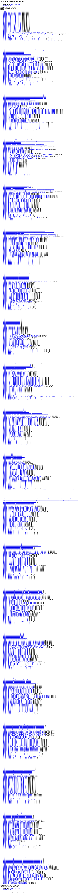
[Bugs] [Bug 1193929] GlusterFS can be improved (12, 11)
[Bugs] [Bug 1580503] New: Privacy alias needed (12, 665)
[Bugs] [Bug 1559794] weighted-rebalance (10, 162)
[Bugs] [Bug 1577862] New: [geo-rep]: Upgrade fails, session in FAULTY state (17, 516)
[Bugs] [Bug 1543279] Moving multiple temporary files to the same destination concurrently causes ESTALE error (23, 122)
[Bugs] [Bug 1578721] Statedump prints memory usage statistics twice (15, 555)
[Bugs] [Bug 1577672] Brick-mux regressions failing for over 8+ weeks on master (18, 480)
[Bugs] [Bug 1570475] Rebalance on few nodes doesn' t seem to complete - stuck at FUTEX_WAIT (21, 237)
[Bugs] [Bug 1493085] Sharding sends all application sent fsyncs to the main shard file (18, 70)
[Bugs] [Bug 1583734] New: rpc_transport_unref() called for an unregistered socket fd (18, 849)
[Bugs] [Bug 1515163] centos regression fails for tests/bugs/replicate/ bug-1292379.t (18, 89)
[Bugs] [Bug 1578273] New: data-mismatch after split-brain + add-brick (16, 529)
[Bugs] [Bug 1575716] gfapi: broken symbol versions (12, 353)
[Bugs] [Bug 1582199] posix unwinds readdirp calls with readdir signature (16, 775)
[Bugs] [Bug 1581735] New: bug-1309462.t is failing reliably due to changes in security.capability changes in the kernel (24, 730)
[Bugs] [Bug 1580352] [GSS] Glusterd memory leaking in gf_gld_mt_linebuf (17, 655)
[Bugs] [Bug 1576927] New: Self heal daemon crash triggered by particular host (17, 445)
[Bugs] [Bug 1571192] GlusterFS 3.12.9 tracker (11, 249)
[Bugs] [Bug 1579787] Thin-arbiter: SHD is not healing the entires (15, 611)
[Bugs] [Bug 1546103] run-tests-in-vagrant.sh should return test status (15, 130)
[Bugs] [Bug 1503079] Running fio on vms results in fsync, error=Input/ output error (18, 77)
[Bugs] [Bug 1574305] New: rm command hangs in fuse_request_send (16, 282)
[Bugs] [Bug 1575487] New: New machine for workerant (13, 339)
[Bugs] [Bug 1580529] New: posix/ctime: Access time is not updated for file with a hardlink (19, 683)
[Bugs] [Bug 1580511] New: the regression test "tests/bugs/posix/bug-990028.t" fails (18, 666)
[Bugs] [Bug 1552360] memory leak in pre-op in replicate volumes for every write (18, 140)
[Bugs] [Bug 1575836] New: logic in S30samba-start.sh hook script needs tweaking (18, 367)
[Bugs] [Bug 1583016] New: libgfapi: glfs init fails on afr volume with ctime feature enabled (19, 821)
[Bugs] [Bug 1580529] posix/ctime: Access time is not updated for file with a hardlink (18, 684)
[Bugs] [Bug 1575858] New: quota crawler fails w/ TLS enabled (14, 368)
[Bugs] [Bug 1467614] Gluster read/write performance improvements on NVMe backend (19, 58)
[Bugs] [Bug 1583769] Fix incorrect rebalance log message (13, 853)
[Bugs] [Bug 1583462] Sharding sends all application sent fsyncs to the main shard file (18, 836)
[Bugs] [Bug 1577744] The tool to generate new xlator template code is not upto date (18, 503)
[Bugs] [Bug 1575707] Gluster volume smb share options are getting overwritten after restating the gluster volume (23, 349)
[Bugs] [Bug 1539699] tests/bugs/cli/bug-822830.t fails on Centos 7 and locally (17, 114)
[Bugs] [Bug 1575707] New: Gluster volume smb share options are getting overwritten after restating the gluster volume (24, 352)
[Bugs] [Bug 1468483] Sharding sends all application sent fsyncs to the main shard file (18, 60)
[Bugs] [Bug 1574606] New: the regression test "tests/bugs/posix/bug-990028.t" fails (18, 292)
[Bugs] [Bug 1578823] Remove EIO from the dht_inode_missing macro (16, 558)
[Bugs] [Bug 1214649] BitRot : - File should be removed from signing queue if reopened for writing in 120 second (23, 32)
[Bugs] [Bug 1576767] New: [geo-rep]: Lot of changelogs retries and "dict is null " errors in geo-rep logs (22, 425)
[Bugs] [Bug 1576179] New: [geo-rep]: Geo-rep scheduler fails (14, 395)
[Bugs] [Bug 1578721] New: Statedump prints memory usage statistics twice (17, 554)
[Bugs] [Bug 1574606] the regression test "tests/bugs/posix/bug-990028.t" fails (17, 293)
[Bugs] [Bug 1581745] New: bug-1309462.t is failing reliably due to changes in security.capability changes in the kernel (24, 733)
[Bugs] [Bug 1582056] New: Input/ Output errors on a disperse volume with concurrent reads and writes (22, 746)
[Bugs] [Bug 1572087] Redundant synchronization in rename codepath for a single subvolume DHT (21, 252)
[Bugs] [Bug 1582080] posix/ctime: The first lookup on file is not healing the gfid (17, 771)
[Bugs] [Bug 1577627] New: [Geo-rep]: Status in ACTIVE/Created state (16, 475)
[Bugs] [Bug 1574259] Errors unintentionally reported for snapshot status (16, 274)
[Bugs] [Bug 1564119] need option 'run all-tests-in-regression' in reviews (16, 186)
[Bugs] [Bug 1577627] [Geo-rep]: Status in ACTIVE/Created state (15, 470)
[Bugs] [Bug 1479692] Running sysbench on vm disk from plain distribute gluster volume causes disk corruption (23, 63)
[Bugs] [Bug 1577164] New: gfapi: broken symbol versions (14, 462)
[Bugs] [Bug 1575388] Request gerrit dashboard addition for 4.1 (14, 338)
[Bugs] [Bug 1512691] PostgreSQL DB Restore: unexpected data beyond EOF (17, 84)
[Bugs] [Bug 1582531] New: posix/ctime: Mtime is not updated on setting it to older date (19, 805)
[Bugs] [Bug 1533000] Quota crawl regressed (11, 105)
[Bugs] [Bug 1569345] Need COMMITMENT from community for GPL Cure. (17, 216)
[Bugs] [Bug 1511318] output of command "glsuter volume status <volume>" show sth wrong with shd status (22, 82)
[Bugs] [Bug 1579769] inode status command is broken (13, 600)
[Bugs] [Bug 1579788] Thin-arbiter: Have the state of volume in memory (16, 613)
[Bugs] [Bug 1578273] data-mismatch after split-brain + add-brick (15, 527)
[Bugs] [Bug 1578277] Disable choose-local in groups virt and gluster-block (16, 530)
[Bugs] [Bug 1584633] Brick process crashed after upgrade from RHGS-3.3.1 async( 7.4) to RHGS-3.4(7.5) (22, 878)
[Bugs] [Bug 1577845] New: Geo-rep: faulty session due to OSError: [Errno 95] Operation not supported (22, 511)
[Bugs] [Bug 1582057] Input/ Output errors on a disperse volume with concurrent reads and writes (20, 747)
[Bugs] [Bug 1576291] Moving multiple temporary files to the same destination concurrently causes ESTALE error (23, 400)
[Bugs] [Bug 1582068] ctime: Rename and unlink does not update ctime (16, 761)
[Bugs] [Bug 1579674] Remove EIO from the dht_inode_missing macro (16, 581)
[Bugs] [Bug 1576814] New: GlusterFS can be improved (13, 431)
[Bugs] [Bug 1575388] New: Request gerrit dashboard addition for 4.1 (15, 337)
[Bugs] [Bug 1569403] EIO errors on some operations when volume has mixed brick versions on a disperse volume (24, 218)
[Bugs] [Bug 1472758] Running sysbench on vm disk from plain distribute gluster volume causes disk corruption (23, 61)
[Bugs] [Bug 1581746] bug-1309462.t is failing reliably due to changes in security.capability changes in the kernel (23, 734)
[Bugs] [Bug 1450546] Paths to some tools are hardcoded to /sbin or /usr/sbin (17, 54)
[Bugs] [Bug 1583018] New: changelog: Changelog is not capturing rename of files (18, 828)
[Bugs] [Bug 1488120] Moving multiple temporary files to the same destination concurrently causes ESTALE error (23, 66)
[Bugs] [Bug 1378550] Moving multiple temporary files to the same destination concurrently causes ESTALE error (23, 37)
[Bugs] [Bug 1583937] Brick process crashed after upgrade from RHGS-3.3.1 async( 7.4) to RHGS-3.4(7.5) (22, 858)
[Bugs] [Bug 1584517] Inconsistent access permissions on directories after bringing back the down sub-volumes (23, 874)
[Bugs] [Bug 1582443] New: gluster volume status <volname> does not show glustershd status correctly (21, 799)
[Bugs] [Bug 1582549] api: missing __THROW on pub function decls (15, 809)
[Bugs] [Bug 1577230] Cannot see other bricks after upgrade (14, 463)
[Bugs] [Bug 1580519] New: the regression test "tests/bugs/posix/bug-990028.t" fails (18, 673)
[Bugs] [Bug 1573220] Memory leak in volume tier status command (15, 269)
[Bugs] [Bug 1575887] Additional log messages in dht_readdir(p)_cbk (15, 372)
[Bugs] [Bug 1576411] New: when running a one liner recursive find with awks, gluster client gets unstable (22, 413)
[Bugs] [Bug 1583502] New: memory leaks (11, 841)
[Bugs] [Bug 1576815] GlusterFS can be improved (12, 432)
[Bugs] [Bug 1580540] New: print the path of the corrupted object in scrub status (17, 698)
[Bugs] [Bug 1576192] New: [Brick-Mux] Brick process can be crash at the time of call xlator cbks (21, 399)
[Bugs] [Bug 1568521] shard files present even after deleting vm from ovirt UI (17, 214)
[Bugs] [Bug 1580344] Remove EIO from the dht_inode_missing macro (16, 649)
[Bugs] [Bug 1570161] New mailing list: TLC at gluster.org (13, 233)
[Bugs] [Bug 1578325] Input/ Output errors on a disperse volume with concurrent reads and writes (20, 539)
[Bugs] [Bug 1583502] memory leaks (9, 840)
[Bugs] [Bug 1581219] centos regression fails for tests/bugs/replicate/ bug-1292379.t (18, 704)
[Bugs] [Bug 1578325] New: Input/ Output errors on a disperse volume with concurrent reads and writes (22, 546)
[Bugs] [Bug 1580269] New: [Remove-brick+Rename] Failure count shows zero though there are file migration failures (24, 645)
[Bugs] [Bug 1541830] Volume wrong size (10, 118)
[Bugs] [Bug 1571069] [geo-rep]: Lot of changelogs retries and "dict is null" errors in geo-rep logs (20, 245)
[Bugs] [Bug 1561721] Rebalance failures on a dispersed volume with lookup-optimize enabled (20, 174)
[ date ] (19, 4)
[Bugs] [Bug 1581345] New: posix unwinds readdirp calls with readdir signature (17, 713)
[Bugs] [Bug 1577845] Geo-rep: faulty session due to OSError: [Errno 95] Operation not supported (21, 507)
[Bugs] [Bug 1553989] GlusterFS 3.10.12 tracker (12, 142)
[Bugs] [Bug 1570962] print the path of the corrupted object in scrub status (16, 242)
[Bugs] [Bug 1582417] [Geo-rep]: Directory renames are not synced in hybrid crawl (18, 794)
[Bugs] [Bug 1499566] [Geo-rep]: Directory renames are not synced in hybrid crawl (18, 73)
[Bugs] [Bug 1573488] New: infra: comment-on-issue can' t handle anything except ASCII (19, 271)
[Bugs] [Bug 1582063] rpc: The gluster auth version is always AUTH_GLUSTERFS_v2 (19, 757)
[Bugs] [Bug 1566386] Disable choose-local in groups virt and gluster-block (16, 193)
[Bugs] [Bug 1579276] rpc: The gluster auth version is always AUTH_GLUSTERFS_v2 (19, 566)
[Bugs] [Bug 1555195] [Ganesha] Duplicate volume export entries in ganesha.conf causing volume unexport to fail (23, 144)
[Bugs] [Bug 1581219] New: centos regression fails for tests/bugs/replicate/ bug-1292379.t (19, 712)
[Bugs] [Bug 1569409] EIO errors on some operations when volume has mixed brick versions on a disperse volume (24, 220)
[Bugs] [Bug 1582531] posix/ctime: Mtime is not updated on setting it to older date (18, 806)
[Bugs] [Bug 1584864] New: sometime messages (12, 880)
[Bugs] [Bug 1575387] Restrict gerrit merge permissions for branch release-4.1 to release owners (20, 336)
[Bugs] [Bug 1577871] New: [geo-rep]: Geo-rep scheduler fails (14, 526)
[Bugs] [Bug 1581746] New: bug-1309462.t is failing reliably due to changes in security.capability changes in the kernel (24, 735)
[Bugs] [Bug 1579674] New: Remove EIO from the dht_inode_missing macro (17, 580)
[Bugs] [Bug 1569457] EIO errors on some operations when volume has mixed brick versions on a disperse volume (24, 221)
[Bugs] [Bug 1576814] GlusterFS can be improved (12, 426)
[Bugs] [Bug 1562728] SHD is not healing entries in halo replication (15, 177)
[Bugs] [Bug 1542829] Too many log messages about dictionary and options (17, 119)
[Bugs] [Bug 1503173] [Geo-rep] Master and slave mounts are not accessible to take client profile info (21, 78)
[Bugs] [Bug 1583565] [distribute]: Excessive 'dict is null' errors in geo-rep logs (17, 842)
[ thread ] (12, 4)
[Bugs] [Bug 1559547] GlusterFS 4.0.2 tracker (11, 159)
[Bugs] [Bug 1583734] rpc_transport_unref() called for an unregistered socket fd (17, 850)
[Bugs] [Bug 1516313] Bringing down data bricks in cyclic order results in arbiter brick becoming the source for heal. (24, 90)
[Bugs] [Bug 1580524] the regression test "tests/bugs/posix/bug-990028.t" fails (17, 680)
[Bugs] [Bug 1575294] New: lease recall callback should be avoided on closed (17, 305)
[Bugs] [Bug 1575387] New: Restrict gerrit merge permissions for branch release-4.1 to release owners (21, 335)
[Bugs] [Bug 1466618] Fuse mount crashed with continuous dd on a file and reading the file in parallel (21, 57)
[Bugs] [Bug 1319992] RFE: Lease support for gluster (13, 35)
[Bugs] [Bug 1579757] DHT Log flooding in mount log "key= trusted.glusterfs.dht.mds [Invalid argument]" (22, 594)
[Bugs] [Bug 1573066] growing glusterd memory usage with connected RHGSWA (18, 265)
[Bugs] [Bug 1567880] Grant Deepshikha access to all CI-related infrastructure (17, 199)
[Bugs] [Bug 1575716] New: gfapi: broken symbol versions (14, 359)
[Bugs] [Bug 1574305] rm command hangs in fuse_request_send (14, 283)
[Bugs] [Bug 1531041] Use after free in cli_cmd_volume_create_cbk (15, 101)
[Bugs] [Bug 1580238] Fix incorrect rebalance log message (13, 630)
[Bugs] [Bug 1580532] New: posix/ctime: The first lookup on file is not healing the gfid (19, 688)
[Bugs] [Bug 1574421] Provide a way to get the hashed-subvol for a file (16, 289)
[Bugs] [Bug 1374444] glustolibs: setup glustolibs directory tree (14, 36)
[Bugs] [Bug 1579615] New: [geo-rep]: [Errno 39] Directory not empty (16, 574)
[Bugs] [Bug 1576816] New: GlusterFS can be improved (13, 440)
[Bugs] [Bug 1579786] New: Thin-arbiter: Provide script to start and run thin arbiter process (19, 605)
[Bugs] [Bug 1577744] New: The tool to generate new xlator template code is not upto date (19, 502)
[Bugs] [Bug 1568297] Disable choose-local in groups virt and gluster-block (16, 202)
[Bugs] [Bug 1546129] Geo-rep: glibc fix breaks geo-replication (14, 132)
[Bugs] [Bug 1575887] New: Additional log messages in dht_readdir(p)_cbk (16, 376)
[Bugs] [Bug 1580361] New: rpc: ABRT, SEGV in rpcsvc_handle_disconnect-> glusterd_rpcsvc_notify (21, 662)
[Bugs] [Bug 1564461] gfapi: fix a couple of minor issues (13, 188)
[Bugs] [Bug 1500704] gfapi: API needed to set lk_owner (13, 74)
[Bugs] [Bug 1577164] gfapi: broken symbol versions (12, 458)
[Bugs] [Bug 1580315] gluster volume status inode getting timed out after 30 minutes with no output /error (22, 646)
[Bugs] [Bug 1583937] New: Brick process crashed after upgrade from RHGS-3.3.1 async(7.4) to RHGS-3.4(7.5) (23, 865)
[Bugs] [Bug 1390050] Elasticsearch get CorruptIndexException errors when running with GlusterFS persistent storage (24, 38)
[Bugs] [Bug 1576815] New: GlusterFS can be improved (13, 436)
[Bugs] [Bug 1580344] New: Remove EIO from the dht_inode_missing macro (17, 648)
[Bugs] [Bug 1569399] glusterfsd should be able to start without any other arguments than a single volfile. (22, 217)
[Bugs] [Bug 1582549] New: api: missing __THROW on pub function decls (17, 814)
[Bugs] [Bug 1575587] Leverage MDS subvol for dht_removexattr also (16, 346)
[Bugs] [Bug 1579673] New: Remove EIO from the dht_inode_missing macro (17, 575)
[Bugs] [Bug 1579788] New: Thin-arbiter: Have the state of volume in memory (17, 612)
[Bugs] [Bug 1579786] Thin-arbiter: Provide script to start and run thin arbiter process (18, 606)
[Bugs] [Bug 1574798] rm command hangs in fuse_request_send (14, 300)
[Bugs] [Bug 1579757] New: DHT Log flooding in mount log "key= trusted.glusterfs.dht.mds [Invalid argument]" (23, 599)
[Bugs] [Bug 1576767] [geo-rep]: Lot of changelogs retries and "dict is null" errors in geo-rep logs (20, 418)
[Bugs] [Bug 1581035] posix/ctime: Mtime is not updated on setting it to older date (18, 700)
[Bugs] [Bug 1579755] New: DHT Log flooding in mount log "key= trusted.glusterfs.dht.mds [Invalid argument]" (23, 593)
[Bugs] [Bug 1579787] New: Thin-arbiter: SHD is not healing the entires (16, 610)
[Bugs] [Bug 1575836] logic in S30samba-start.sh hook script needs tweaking (17, 364)
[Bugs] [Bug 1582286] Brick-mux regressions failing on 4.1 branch (15, 777)
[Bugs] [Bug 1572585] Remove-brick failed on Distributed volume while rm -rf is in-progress (20, 256)
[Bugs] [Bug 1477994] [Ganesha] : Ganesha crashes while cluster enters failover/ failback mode (20, 62)
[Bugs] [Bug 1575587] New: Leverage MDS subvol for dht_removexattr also (17, 348)
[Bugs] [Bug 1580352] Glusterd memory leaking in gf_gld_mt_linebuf (15, 658)
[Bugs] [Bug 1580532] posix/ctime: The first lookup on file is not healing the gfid (17, 689)
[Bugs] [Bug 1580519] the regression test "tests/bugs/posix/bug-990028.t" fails (17, 674)
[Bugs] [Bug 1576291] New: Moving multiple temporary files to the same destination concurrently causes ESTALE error (25, 401)
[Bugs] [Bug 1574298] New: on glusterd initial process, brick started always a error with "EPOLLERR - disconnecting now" (25, 281)
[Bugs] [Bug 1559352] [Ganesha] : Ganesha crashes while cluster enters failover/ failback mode (20, 158)
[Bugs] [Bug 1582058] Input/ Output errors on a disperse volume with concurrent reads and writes (20, 753)
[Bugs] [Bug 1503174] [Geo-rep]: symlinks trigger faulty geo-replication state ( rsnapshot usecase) (20, 80)
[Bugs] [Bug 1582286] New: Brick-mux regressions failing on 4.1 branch (16, 793)
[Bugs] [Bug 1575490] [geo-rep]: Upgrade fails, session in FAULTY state (16, 340)
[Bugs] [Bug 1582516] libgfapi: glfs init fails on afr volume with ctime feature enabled (18, 800)
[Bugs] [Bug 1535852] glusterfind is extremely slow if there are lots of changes (17, 107)
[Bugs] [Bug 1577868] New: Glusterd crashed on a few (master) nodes (16, 521)
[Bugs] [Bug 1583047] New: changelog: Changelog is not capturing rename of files (18, 834)
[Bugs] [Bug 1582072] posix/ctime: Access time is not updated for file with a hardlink (18, 768)
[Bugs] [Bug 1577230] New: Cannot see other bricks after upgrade (15, 464)
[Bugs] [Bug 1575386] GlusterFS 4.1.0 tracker (11, 309)
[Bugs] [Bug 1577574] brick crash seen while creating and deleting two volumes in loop (19, 465)
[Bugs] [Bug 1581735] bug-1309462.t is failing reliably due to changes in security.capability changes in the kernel (23, 725)
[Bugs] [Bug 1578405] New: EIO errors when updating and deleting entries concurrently (19, 549)
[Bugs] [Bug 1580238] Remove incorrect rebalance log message (14, 639)
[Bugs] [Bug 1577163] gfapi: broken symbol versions (12, 454)
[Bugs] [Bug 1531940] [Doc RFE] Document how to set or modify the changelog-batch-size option (21, 102)
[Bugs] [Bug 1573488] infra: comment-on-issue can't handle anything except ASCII (18, 270)
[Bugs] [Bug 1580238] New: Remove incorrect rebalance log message (15, 638)
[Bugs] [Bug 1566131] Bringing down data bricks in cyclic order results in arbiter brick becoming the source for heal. (24, 192)
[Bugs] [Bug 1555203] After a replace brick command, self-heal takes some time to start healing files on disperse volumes (25, 145)
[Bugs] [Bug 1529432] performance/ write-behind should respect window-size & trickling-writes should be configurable (24, 95)
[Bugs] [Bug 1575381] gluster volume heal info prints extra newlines (15, 306)
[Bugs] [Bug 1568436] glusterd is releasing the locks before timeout (15, 212)
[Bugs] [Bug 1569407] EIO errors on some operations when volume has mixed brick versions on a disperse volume (24, 219)
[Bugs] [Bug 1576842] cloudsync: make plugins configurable (14, 441)
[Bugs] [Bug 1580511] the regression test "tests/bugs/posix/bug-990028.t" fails (17, 667)
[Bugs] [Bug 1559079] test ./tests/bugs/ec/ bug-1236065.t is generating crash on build (18, 155)
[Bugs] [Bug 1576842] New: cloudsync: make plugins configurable (15, 444)
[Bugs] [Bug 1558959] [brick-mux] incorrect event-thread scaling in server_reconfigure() (19, 153)
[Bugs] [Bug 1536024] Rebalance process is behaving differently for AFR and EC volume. (19, 108)
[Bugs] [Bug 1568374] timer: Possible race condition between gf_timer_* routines (18, 208)
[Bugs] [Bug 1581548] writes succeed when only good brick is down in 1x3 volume (18, 719)
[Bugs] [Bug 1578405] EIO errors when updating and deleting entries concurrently (18, 547)
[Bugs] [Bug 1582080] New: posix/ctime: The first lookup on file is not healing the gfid (19, 770)
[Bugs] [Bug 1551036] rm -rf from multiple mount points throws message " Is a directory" (19, 135)
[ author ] (15, 4)
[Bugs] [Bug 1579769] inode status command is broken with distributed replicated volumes (19, 602)
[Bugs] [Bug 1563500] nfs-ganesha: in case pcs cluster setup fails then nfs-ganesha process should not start (22, 179)
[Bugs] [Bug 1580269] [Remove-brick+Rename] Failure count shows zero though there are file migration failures (23, 640)
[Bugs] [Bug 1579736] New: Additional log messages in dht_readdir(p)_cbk (16, 589)
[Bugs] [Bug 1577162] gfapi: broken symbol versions (12, 446)
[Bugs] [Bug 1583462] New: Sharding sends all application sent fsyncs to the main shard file (19, 835)
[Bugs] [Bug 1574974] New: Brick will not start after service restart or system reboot (18, 301)
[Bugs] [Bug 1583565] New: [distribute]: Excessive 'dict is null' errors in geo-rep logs (18, 845)
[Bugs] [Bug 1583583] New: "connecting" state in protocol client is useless (16, 848)
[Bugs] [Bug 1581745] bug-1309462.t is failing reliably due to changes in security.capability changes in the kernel (23, 731)
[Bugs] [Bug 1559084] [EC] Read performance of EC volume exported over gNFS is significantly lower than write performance (26, 156)
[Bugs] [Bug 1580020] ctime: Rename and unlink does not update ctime (16, 616)
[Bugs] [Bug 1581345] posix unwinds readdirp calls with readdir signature (16, 714)
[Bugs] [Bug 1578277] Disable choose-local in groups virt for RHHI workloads (17, 532)
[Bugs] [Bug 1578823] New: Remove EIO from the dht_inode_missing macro (17, 557)
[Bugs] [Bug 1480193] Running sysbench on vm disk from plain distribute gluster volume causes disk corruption (23, 65)
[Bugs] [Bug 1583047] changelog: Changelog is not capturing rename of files (17, 829)
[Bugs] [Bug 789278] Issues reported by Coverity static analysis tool (15, 882)
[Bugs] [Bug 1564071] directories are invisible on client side (14, 180)
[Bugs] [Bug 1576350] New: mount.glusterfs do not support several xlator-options (18, 404)
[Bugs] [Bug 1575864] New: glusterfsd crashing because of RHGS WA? (16, 371)
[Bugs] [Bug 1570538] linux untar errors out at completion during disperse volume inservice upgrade (21, 238)
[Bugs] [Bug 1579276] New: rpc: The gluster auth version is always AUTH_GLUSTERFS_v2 (20, 565)
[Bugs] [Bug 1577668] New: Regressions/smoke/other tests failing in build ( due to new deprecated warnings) (23, 476)
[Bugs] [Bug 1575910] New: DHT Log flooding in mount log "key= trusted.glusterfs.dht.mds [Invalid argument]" (23, 385)
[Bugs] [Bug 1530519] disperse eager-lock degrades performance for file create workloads (19, 100)
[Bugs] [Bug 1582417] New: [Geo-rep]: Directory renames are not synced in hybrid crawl (19, 798)
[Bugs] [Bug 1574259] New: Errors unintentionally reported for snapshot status (17, 280)
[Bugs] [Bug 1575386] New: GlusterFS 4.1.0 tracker (12, 334)
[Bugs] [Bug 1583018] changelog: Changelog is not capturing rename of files (17, 822)
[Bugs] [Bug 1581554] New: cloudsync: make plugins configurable (15, 724)
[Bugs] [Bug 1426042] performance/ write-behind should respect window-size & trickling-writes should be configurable (24, 50)
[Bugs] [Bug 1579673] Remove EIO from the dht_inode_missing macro (16, 576)
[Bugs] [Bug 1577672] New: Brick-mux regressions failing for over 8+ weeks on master (19, 488)
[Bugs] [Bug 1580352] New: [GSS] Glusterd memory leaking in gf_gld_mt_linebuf (18, 661)
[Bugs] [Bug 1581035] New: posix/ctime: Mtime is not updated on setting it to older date (19, 699)
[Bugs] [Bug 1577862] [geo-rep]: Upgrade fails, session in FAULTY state (16, 512)
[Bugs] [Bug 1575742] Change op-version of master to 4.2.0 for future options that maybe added (20, 360)
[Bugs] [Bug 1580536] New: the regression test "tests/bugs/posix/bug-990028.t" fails (18, 693)
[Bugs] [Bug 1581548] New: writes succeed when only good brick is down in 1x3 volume (19, 718)
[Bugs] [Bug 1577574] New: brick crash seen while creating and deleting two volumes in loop (20, 469)
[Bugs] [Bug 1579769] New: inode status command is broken (14, 604)
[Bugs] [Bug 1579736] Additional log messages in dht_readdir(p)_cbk (15, 585)
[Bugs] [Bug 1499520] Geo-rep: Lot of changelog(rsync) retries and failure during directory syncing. (21, 71)
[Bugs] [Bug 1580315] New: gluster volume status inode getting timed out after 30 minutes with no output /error (23, 647)
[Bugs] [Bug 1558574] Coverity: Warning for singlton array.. (14, 150)
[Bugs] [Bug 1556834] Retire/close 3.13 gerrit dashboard (13, 147)
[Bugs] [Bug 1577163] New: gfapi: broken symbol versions (14, 457)
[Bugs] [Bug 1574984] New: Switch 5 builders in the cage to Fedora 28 (16, 302)
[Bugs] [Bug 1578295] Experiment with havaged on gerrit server (14, 537)
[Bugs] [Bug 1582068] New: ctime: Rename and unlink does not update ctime (17, 764)
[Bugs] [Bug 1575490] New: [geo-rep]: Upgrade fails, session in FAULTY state (17, 345)
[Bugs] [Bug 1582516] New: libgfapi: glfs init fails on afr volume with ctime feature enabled (19, 804)
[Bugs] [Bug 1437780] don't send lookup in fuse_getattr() (13, 51)
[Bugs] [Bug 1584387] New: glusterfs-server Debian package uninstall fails (16, 870)
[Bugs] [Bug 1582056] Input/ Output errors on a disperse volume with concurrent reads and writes (20, 739)
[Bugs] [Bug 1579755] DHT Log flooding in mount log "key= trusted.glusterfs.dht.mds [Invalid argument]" (22, 590)
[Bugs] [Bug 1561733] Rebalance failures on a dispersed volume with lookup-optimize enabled (20, 176)
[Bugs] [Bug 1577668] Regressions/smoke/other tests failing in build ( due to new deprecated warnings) (21, 477)
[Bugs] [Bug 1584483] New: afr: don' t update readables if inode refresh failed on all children (20, 873)
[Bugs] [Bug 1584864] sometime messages (10, 881)
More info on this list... (7, 5)
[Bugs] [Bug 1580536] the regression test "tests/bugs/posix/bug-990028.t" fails (17, 694)
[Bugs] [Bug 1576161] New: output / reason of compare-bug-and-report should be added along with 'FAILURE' (23, 386)
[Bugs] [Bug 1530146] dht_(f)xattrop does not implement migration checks (16, 99)
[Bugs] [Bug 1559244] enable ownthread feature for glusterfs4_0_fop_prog (16, 157)
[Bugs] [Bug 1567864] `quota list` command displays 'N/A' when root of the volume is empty (20, 198)
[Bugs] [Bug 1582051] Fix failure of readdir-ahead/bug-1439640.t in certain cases (17, 736)
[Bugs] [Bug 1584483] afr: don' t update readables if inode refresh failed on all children (18, 871)
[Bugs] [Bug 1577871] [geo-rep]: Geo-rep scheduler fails (13, 522)
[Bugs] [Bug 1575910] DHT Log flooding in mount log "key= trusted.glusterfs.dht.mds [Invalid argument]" (22, 377)
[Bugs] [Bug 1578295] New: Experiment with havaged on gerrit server (16, 538)
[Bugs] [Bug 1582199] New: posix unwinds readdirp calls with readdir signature (17, 774)
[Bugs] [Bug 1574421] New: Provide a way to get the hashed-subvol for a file (17, 288)
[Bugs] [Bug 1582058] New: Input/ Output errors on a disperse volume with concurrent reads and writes (22, 755)
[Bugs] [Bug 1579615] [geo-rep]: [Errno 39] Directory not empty (14, 573)
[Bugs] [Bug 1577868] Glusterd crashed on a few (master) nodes (14, 517)
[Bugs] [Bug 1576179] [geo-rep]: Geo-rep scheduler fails (13, 387)
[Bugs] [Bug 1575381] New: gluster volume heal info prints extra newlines (16, 308)
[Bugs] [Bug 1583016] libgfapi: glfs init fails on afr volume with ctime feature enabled (18, 818)
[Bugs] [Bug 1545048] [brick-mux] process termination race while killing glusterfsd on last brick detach (21, 129)
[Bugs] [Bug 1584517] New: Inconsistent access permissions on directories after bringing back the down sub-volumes (24, 877)
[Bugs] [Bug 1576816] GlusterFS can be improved (12, 437)
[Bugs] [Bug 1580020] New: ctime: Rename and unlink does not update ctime (17, 621)
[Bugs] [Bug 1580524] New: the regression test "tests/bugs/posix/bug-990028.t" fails (18, 679)
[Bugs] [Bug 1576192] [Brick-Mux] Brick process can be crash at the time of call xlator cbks (19, 397)
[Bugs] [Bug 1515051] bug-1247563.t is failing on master (13, 88)
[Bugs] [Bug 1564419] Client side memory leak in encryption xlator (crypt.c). (17, 187)
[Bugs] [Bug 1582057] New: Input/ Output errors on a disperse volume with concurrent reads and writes (22, 752)
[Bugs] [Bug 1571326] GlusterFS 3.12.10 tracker (12, 251)
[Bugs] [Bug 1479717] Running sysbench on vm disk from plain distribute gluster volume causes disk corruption (23, 64)
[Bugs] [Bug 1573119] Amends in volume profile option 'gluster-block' (16, 266)
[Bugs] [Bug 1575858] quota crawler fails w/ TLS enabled (13, 369)
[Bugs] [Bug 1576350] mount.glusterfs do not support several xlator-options (16, 402)
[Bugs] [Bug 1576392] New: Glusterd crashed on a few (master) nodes (16, 412)
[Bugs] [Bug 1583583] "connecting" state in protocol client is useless (15, 846)
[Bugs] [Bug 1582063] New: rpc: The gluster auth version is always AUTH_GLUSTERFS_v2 (20, 756)
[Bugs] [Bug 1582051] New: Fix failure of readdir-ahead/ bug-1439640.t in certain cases (19, 738)
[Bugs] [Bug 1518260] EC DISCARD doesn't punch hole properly (15, 91)
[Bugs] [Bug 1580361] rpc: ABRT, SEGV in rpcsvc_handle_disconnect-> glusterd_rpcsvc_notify (20, 663)
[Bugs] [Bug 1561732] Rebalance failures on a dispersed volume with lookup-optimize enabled (20, 175)
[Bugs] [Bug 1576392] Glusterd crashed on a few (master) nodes (14, 405)
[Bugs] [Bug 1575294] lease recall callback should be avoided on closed (16, 303)
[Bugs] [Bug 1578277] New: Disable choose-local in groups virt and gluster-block (18, 536)
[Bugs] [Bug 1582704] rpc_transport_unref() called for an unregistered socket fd (17, 815)
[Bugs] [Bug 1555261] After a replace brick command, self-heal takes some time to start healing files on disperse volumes (25, 146)
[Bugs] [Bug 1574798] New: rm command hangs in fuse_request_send (16, 299)
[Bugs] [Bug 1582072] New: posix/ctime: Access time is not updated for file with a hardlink (19, 765)
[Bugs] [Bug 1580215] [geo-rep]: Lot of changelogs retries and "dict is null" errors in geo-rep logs (20, 622)
